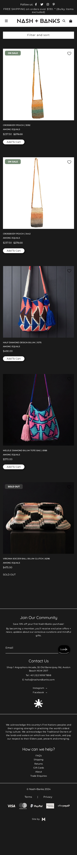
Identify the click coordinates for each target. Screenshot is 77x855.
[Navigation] (6, 21)
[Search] (64, 21)
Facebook (38, 692)
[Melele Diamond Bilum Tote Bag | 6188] (38, 410)
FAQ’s (39, 755)
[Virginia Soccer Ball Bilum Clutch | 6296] (38, 518)
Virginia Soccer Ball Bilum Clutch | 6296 (26, 558)
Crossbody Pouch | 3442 (17, 233)
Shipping (38, 759)
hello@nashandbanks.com (40, 679)
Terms (28, 796)
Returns (38, 763)
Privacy (47, 796)
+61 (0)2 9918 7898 (40, 675)
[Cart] (70, 21)
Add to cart (14, 141)
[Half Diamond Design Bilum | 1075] (38, 302)
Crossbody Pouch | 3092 (16, 125)
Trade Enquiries (38, 775)
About (38, 771)
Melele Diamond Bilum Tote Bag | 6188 (25, 450)
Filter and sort (38, 35)
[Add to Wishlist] (69, 53)
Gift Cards (38, 767)
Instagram (38, 688)
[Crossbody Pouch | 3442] (38, 193)
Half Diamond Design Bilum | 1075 (22, 342)
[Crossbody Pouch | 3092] (38, 84)
